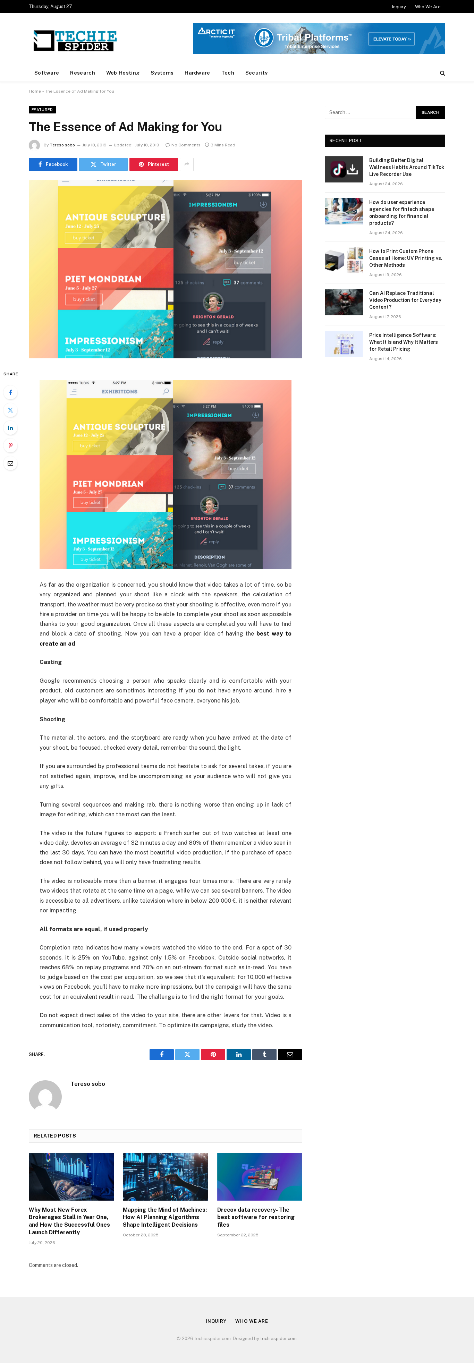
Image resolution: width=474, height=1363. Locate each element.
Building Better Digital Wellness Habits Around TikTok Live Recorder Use (406, 167)
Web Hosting (122, 73)
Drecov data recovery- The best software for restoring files (256, 1217)
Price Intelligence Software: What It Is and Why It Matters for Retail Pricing (403, 342)
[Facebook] (10, 392)
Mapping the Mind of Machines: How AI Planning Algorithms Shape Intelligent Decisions (165, 1217)
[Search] (442, 73)
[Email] (10, 463)
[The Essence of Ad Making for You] (165, 269)
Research (82, 73)
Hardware (197, 73)
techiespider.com (278, 1338)
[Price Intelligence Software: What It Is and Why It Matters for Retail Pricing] (344, 344)
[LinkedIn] (10, 428)
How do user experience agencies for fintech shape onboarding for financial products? (401, 212)
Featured (42, 110)
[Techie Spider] (77, 38)
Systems (162, 73)
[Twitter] (10, 410)
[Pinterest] (10, 445)
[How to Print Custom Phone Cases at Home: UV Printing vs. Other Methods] (344, 260)
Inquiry (399, 6)
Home (35, 91)
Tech (227, 73)
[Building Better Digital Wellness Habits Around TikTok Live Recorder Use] (344, 169)
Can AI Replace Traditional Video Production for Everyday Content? (405, 300)
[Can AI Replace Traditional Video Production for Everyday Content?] (344, 302)
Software (46, 73)
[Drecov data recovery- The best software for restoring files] (259, 1177)
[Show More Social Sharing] (187, 164)
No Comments (186, 145)
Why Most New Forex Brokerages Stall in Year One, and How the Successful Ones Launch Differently (69, 1221)
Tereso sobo (62, 145)
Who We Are (428, 6)
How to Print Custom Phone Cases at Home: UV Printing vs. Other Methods (405, 258)
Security (256, 73)
